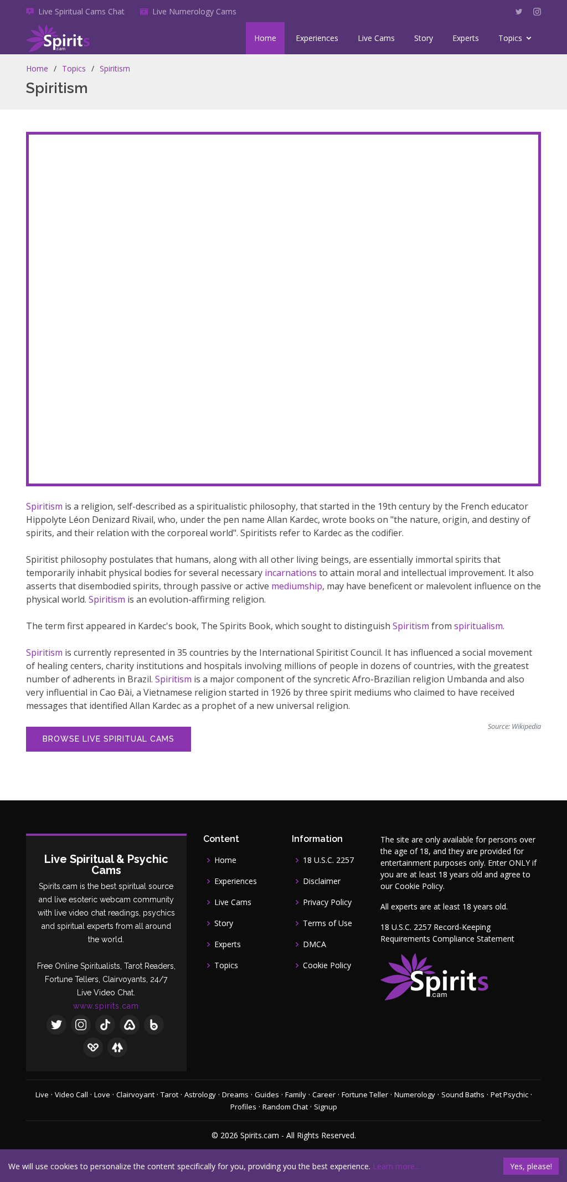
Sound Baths (462, 1094)
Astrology (200, 1094)
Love (102, 1094)
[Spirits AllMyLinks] (130, 1025)
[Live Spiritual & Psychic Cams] (58, 38)
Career (324, 1094)
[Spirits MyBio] (154, 1025)
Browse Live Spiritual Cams (108, 738)
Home (265, 38)
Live (42, 1094)
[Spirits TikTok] (105, 1025)
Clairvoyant (135, 1094)
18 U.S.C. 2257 (328, 860)
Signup (325, 1107)
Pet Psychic (509, 1094)
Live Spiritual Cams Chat (81, 11)
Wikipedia (526, 726)
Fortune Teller (365, 1094)
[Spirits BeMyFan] (93, 1047)
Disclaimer (322, 881)
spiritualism (478, 626)
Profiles (243, 1107)
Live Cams (376, 38)
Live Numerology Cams (194, 11)
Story (423, 38)
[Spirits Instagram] (533, 12)
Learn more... (396, 1166)
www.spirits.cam (106, 1005)
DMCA (314, 944)
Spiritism (115, 68)
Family (295, 1094)
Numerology (414, 1094)
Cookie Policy (327, 965)
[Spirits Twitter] (515, 12)
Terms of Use (327, 923)
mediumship (296, 586)
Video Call (71, 1094)
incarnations (291, 573)
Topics (510, 38)
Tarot (169, 1094)
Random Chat (285, 1107)
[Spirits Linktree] (117, 1047)
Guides (267, 1094)
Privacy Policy (327, 902)
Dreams (235, 1094)
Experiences (317, 38)
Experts (465, 38)
